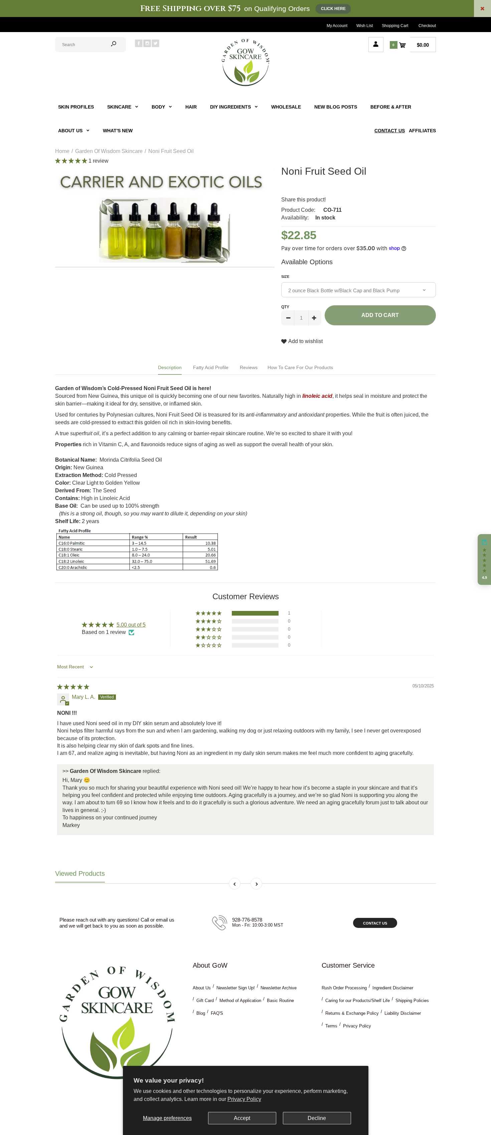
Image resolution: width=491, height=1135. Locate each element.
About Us (202, 987)
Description (170, 367)
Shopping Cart (395, 25)
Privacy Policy (244, 1099)
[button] (72, 161)
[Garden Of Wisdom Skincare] (245, 85)
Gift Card (205, 1000)
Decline (317, 1118)
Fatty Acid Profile (210, 367)
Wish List (364, 25)
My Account (337, 25)
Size (285, 277)
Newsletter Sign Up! (235, 987)
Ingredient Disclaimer (392, 987)
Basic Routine (280, 1000)
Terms (331, 1025)
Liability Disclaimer (402, 1013)
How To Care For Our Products (300, 367)
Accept (242, 1118)
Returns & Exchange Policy (352, 1013)
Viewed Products (80, 873)
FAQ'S (217, 1013)
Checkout (427, 25)
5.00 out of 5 (131, 625)
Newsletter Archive (279, 987)
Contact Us (375, 923)
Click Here (333, 8)
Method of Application (240, 1000)
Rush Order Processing (344, 987)
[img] (73, 687)
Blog (200, 1013)
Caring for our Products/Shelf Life (357, 1000)
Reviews (249, 367)
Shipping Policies (412, 1000)
